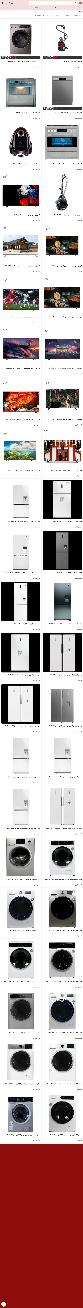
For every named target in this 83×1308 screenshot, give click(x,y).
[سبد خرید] (2, 3)
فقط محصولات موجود (38, 15)
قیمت (59, 15)
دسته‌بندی (50, 15)
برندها (67, 15)
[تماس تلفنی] (3, 1304)
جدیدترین (76, 15)
